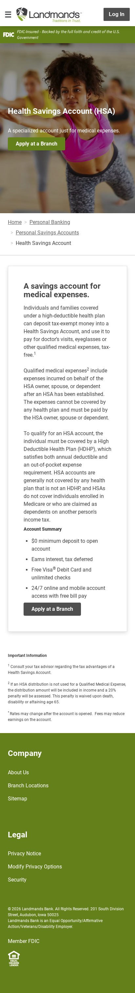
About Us (18, 772)
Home (15, 222)
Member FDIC (23, 941)
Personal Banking (49, 222)
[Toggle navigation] (8, 14)
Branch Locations (28, 785)
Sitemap (17, 799)
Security (17, 880)
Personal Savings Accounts (47, 233)
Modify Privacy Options (35, 867)
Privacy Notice (24, 853)
